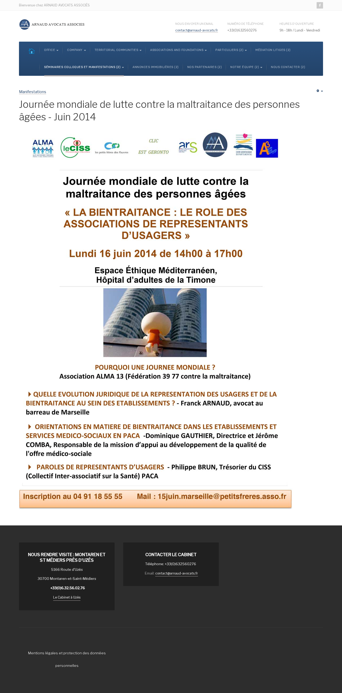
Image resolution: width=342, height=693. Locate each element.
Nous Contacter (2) (288, 67)
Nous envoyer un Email (194, 24)
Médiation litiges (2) (273, 50)
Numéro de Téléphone (245, 24)
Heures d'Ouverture (296, 24)
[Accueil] (32, 51)
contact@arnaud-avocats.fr (196, 30)
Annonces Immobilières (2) (156, 67)
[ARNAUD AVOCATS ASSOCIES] (52, 24)
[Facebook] (320, 5)
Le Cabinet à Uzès (66, 597)
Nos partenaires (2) (204, 67)
